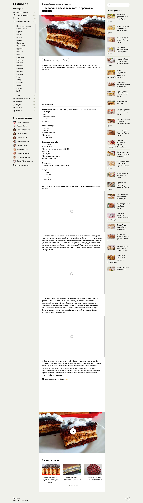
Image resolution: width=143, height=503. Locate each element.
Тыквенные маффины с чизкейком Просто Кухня (116, 259)
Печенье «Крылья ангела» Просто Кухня (123, 40)
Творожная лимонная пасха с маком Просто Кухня (118, 50)
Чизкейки (19, 83)
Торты (65, 60)
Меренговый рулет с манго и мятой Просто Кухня (117, 18)
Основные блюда (22, 15)
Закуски (18, 105)
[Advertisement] (72, 87)
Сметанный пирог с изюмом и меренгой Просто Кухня (118, 165)
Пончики (19, 60)
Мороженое (20, 46)
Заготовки (19, 111)
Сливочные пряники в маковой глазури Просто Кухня (118, 216)
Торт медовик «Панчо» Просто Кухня (123, 94)
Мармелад (20, 43)
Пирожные (20, 57)
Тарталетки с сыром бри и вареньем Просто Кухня (118, 186)
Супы (17, 18)
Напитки (19, 108)
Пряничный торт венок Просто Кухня (123, 175)
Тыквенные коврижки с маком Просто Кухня (123, 84)
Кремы (18, 54)
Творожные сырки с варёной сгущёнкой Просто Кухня (118, 122)
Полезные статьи (22, 12)
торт (59, 65)
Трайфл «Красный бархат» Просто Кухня (123, 112)
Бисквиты (19, 51)
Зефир (18, 80)
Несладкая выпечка (23, 99)
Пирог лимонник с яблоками (123, 102)
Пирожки (19, 32)
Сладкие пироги (22, 29)
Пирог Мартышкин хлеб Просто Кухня (123, 206)
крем (63, 303)
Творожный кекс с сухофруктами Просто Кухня (123, 196)
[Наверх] (128, 499)
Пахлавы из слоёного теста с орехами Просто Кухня (118, 238)
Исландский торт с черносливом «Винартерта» (123, 248)
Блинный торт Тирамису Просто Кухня (123, 133)
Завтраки (19, 102)
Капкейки (19, 63)
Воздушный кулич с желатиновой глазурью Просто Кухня (118, 62)
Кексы (18, 77)
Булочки (19, 34)
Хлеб (18, 91)
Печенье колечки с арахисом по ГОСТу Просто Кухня (118, 29)
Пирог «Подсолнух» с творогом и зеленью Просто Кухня (117, 74)
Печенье (19, 68)
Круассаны (20, 49)
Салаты (18, 96)
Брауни (19, 40)
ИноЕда (22, 4)
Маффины (20, 66)
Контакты (16, 498)
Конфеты (19, 71)
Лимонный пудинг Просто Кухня (123, 268)
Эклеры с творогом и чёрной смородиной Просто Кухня (116, 143)
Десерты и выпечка (51, 60)
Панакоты (19, 74)
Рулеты (19, 37)
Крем (44, 142)
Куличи (19, 88)
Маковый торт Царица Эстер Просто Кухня (122, 227)
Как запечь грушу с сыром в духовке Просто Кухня (123, 154)
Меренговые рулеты (23, 26)
